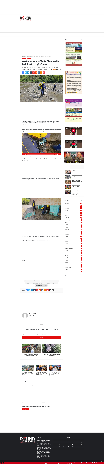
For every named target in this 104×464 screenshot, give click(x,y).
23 (77, 448)
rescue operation (54, 280)
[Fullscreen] (59, 154)
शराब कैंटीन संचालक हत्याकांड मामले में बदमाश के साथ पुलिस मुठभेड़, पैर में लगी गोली (27, 373)
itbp (43, 280)
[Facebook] (31, 315)
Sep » (56, 453)
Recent (73, 166)
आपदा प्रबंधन (28, 58)
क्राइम (26, 34)
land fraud (67, 220)
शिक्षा (42, 34)
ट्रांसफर (67, 262)
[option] (74, 157)
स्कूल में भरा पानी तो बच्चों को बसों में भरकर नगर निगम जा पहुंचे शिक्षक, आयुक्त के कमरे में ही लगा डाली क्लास (43, 456)
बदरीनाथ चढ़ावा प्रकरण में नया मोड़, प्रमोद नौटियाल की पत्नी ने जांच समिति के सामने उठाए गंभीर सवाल (54, 373)
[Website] (29, 315)
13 (63, 446)
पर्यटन (29, 34)
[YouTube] (33, 315)
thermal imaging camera (37, 283)
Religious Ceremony (69, 232)
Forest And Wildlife (69, 248)
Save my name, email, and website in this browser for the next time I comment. (36, 406)
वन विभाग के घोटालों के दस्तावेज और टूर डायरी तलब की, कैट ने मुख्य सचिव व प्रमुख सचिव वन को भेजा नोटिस (41, 373)
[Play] (23, 154)
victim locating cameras (42, 285)
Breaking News (68, 239)
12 (59, 446)
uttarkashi (54, 283)
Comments (80, 166)
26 (59, 451)
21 (68, 448)
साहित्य (67, 260)
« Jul (53, 453)
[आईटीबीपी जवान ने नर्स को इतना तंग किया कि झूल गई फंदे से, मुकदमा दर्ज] (68, 172)
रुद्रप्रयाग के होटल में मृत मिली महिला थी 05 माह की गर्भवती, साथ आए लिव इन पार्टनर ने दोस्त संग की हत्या (77, 192)
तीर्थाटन (67, 224)
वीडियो (55, 34)
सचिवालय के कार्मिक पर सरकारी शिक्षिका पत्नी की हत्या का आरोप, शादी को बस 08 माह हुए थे (77, 181)
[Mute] (57, 154)
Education (67, 208)
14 (68, 446)
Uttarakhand (27, 56)
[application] (41, 144)
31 (81, 451)
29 (72, 451)
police (67, 212)
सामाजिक (45, 34)
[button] (41, 144)
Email (23, 402)
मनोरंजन (35, 34)
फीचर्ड (32, 34)
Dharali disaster (28, 280)
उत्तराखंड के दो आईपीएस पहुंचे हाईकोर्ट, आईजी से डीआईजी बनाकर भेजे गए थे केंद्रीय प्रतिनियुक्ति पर (76, 187)
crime (67, 206)
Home (24, 56)
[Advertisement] (52, 7)
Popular (66, 166)
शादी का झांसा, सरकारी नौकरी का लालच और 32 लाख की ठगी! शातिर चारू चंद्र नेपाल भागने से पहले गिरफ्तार (44, 444)
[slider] (40, 154)
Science (67, 229)
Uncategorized (68, 246)
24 (81, 448)
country (67, 217)
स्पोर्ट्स (49, 34)
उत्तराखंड (22, 34)
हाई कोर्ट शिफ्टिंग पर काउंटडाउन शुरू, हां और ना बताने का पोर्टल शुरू (15, 463)
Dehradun (67, 203)
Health (67, 238)
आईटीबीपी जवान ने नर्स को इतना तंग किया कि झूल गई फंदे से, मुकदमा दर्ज (73, 161)
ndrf (47, 280)
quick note (68, 271)
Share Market (68, 267)
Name (23, 398)
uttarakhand (47, 283)
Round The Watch (26, 69)
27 (63, 451)
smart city (67, 234)
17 (81, 446)
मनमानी (67, 227)
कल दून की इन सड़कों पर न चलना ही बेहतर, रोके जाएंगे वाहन (77, 176)
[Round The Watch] (25, 18)
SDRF (28, 283)
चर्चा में (67, 241)
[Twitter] (32, 315)
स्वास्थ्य (52, 34)
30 (77, 451)
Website (43, 402)
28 (68, 451)
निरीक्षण (67, 269)
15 (72, 446)
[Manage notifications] (101, 461)
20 (63, 448)
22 (72, 448)
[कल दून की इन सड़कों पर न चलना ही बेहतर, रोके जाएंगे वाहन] (68, 177)
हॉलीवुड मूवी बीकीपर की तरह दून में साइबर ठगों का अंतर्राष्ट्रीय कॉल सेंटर (53, 463)
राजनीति (39, 34)
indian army (36, 280)
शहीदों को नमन (68, 264)
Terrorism (67, 265)
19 (59, 448)
